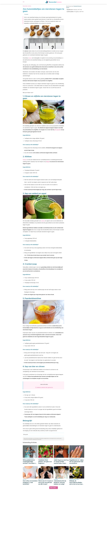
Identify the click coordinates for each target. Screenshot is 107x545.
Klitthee (25, 159)
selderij (43, 220)
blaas (47, 161)
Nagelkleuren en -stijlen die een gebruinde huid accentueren (76, 461)
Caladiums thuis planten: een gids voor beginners (45, 461)
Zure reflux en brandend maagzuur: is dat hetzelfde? (30, 482)
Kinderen (56, 479)
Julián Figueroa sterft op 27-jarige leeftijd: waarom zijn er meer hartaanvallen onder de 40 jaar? (61, 461)
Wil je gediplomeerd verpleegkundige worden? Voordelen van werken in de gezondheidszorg (30, 461)
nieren (30, 58)
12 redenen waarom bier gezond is (44, 387)
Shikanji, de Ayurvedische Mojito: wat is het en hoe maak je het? (76, 482)
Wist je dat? (41, 479)
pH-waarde (57, 129)
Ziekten (55, 458)
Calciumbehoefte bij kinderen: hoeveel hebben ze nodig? (60, 482)
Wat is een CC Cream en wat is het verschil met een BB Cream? (45, 482)
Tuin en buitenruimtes (43, 458)
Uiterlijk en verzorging (28, 458)
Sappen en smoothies (74, 479)
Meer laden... (53, 487)
